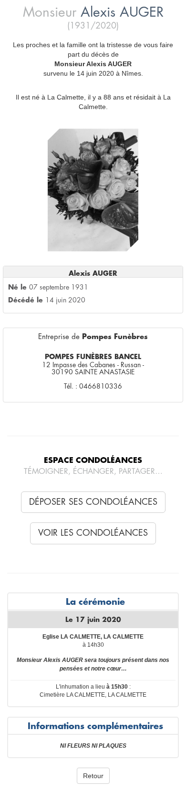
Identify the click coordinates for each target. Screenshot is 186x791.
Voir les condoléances (93, 533)
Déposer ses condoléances (93, 502)
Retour (93, 776)
